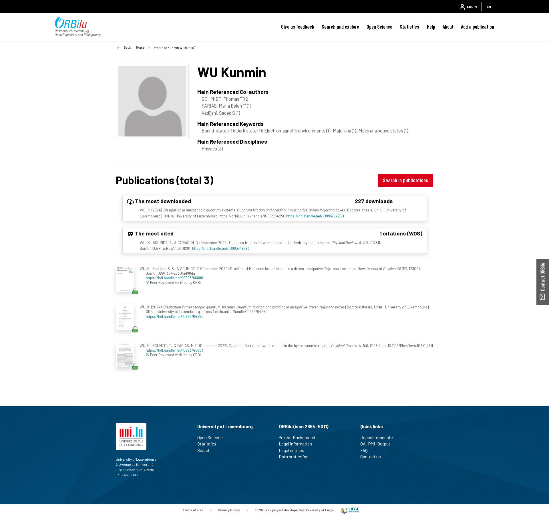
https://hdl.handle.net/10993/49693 (221, 248)
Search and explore (340, 26)
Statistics (409, 26)
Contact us (370, 456)
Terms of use (192, 510)
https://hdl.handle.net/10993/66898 (174, 277)
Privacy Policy (229, 510)
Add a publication (477, 26)
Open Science (379, 26)
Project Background (297, 437)
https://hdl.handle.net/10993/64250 (315, 215)
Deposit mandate (376, 437)
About (448, 26)
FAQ (364, 450)
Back (127, 47)
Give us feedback (297, 26)
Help (431, 26)
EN (489, 7)
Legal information (295, 443)
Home (140, 47)
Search (203, 450)
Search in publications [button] (405, 180)
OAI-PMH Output (375, 443)
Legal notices (291, 450)
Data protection (294, 456)
